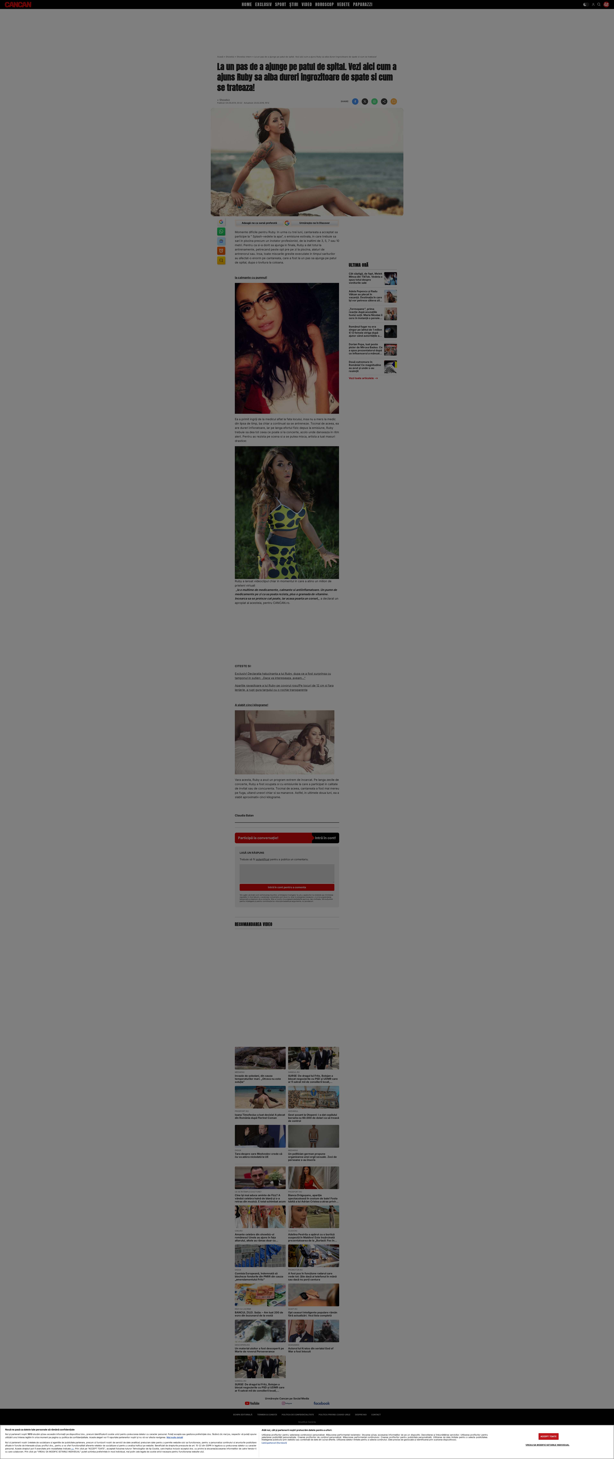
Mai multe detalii (175, 1437)
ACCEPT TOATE (548, 1436)
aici (72, 1449)
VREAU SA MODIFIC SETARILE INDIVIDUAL (547, 1445)
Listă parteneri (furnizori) (274, 1443)
